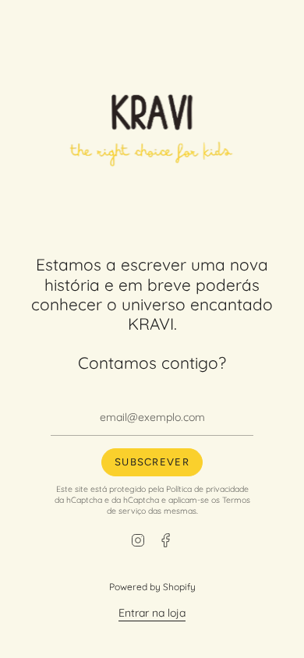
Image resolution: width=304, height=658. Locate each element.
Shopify (179, 587)
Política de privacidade (207, 488)
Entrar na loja (152, 613)
